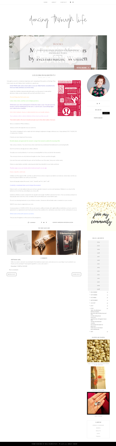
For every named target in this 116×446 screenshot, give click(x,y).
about (54, 2)
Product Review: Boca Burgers (97, 327)
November (94, 294)
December (94, 292)
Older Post (76, 274)
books (98, 428)
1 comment (32, 222)
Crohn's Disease (98, 425)
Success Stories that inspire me (97, 324)
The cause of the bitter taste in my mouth (98, 364)
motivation (66, 222)
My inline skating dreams (96, 315)
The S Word (98, 416)
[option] (58, 52)
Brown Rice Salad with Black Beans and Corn (98, 314)
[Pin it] (46, 222)
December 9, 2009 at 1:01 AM (19, 266)
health (98, 430)
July (92, 305)
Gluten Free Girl (98, 390)
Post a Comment (13, 270)
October (93, 297)
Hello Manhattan (51, 444)
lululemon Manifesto (95, 311)
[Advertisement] (98, 172)
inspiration (60, 222)
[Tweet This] (43, 222)
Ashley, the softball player (96, 310)
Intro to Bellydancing (95, 329)
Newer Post (11, 274)
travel (98, 436)
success (71, 222)
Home (46, 2)
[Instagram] (97, 103)
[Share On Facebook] (41, 222)
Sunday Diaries (58, 52)
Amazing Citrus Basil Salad (96, 321)
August (93, 303)
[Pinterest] (99, 103)
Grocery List (93, 317)
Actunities (93, 323)
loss (98, 433)
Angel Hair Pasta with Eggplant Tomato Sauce (98, 319)
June (92, 308)
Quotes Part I (93, 326)
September (94, 300)
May (92, 331)
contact (64, 2)
